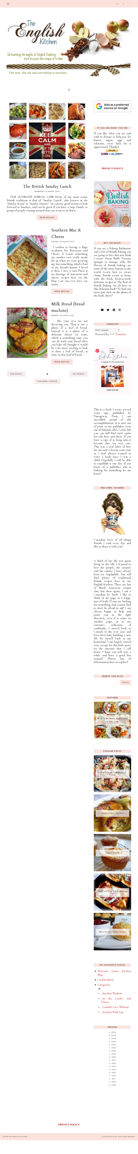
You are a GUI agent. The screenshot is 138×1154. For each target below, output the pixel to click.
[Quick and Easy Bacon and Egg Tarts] (112, 910)
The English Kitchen (18, 1136)
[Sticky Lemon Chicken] (112, 830)
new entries (16, 374)
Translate (120, 334)
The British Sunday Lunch (47, 186)
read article (47, 217)
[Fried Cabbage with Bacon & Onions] (112, 791)
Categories (104, 985)
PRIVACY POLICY (112, 168)
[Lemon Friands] (112, 870)
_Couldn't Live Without (115, 1007)
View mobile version (47, 381)
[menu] (8, 3)
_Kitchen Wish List (112, 1012)
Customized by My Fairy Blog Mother (118, 1136)
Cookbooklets (106, 980)
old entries (78, 374)
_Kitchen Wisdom (111, 993)
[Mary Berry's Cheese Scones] (112, 949)
